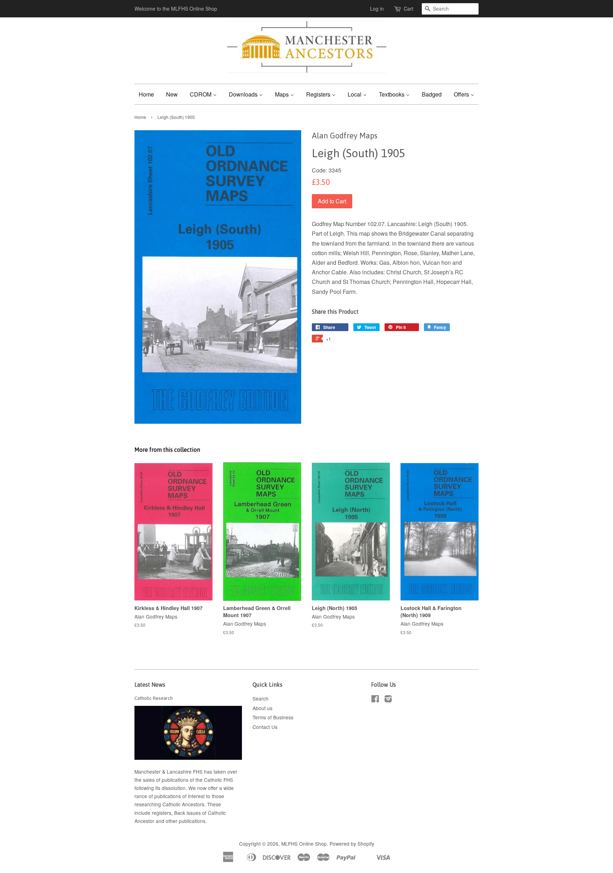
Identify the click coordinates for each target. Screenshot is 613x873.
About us (262, 708)
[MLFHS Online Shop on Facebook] (375, 699)
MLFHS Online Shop (304, 843)
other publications (185, 820)
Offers (462, 94)
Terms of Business (273, 717)
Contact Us (265, 726)
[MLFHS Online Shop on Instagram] (388, 699)
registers (161, 812)
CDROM (201, 94)
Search (261, 698)
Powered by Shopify (352, 843)
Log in (377, 8)
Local (355, 94)
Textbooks (392, 94)
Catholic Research (153, 698)
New (172, 94)
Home (146, 94)
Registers (319, 94)
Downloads (244, 94)
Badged (432, 94)
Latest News (149, 684)
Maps (282, 94)
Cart (408, 8)
